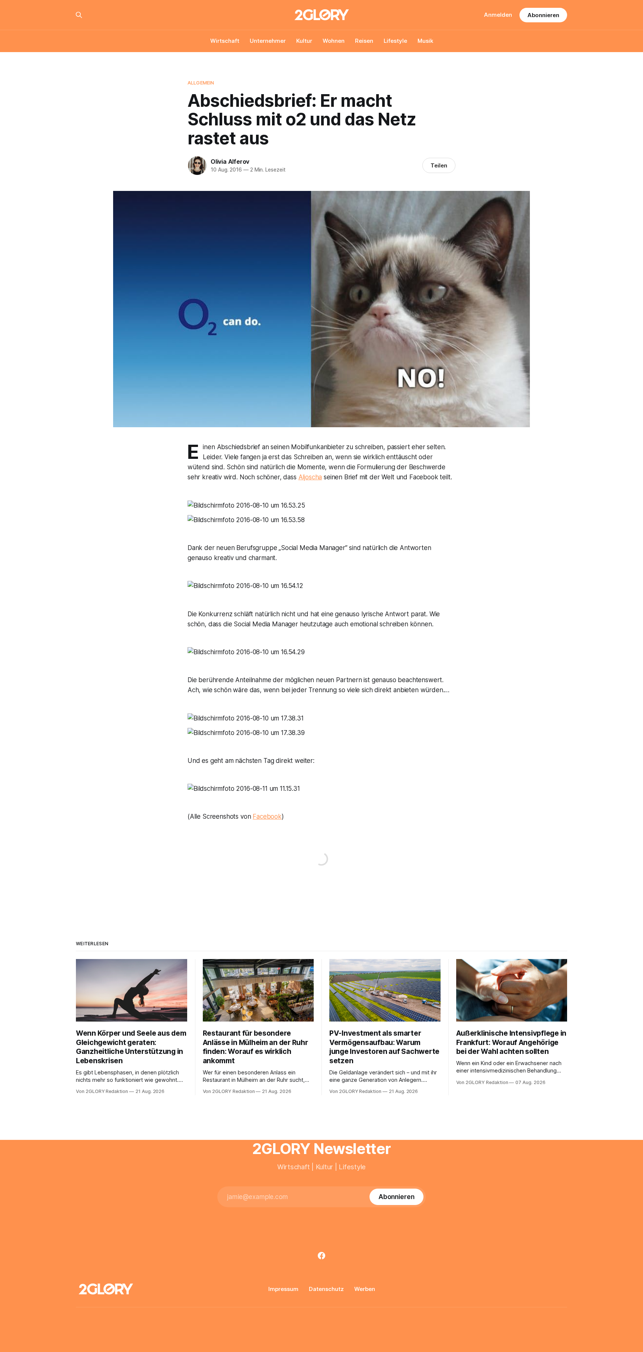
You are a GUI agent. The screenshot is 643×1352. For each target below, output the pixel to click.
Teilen (439, 165)
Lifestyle (395, 40)
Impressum (283, 1288)
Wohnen (334, 40)
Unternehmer (268, 40)
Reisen (364, 40)
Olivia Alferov (230, 161)
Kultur (304, 40)
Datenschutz (326, 1288)
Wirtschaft (224, 40)
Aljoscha (310, 477)
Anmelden (498, 14)
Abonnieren (543, 15)
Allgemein (201, 83)
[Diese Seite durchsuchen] (79, 15)
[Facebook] (321, 1255)
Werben (364, 1288)
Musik (425, 40)
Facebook (267, 816)
